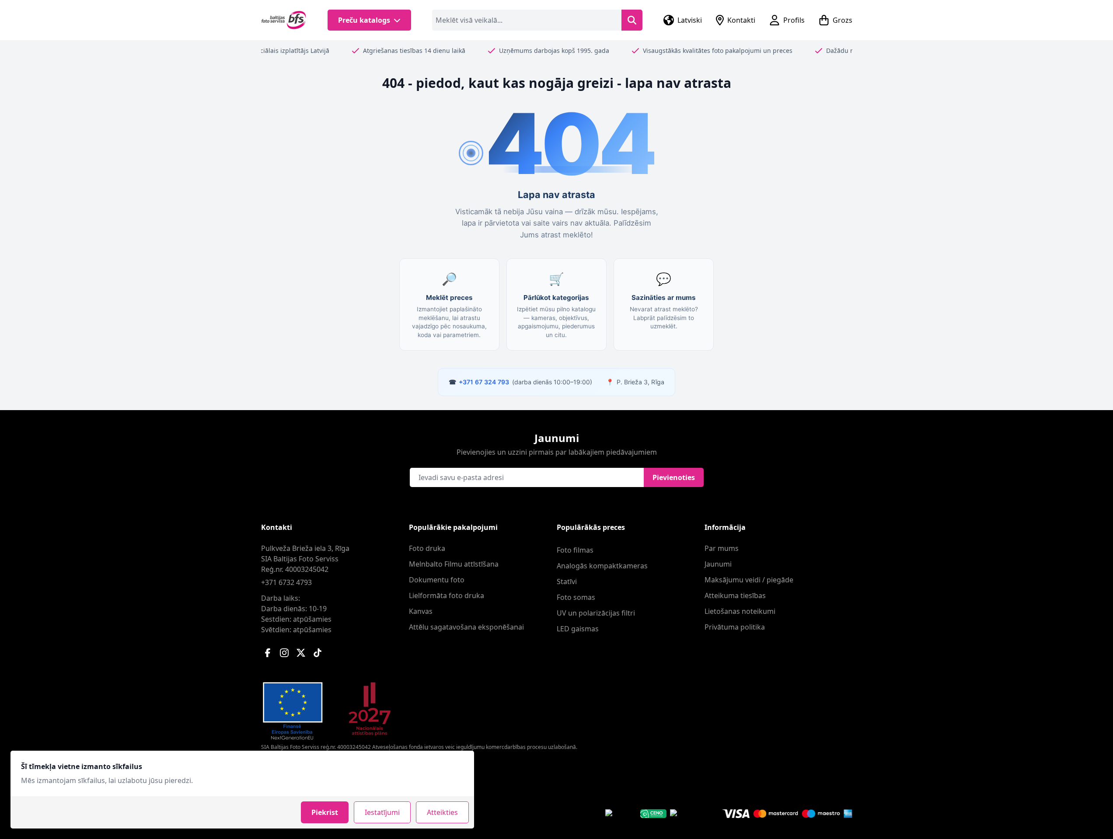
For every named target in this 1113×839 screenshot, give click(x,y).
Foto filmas (575, 550)
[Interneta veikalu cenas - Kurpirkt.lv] (685, 813)
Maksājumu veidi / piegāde (749, 580)
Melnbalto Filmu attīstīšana (454, 564)
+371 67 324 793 (484, 382)
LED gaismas (578, 629)
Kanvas (421, 611)
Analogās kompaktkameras (602, 566)
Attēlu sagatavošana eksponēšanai (466, 627)
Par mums (722, 548)
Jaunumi (718, 564)
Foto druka (427, 548)
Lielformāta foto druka (446, 595)
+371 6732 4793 (286, 582)
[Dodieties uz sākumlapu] (284, 20)
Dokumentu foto (436, 580)
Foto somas (576, 597)
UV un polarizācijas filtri (596, 613)
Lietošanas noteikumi (740, 611)
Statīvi (567, 581)
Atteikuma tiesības (735, 595)
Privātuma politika (735, 627)
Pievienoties (673, 477)
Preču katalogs (364, 20)
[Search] (631, 20)
